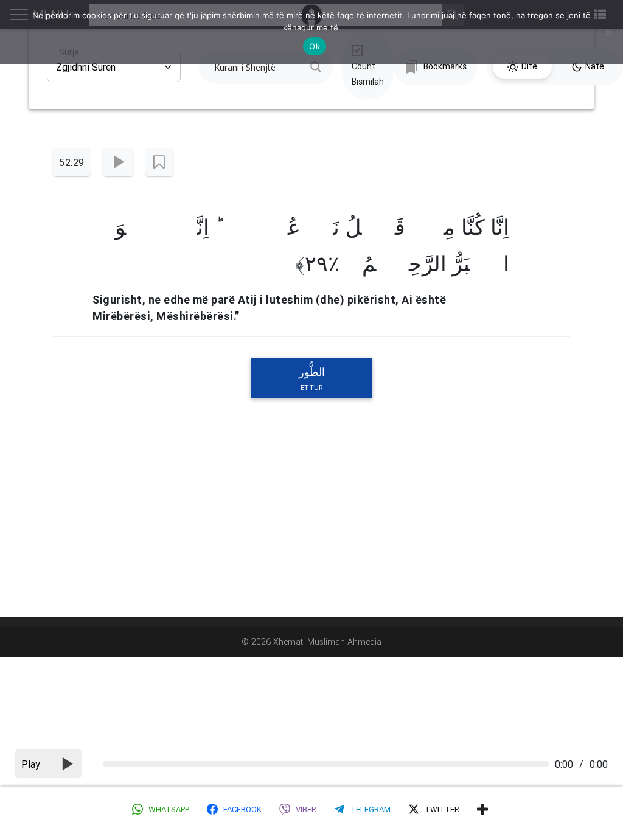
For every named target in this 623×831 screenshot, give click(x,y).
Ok (314, 46)
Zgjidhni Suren (86, 62)
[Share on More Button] (482, 809)
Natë (594, 66)
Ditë (529, 66)
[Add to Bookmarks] (159, 162)
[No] (608, 32)
